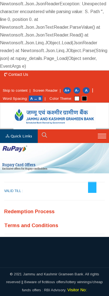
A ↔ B (36, 98)
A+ (67, 90)
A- (77, 90)
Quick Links (21, 136)
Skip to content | (16, 90)
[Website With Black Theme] (84, 98)
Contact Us (17, 74)
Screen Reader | (47, 90)
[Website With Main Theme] (76, 98)
